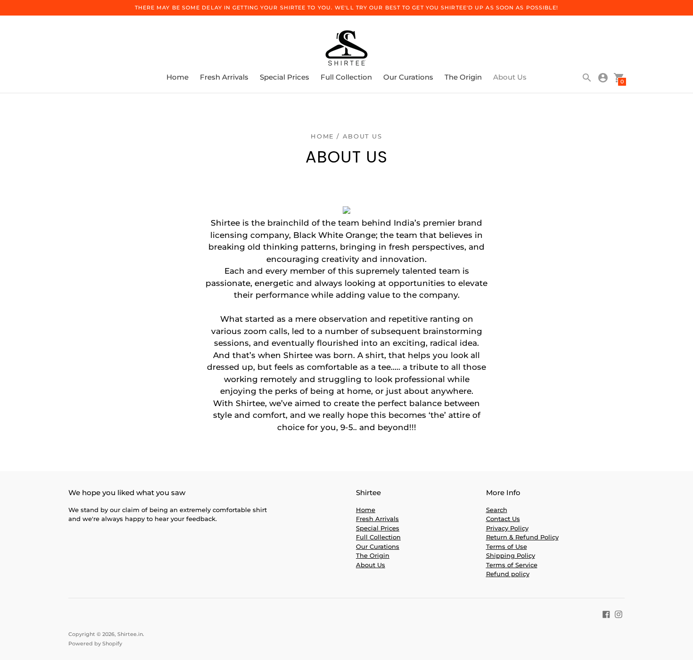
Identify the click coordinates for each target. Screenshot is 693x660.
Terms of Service (511, 565)
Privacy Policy (507, 528)
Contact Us (503, 518)
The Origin (463, 77)
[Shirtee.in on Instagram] (618, 613)
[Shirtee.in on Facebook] (606, 613)
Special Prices (284, 77)
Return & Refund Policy (522, 537)
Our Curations (408, 77)
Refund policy (507, 574)
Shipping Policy (510, 555)
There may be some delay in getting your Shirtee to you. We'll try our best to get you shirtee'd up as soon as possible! (347, 7)
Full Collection (346, 77)
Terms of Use (506, 546)
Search (496, 509)
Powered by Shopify (95, 643)
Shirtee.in (130, 634)
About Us (510, 77)
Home (177, 77)
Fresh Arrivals (224, 77)
